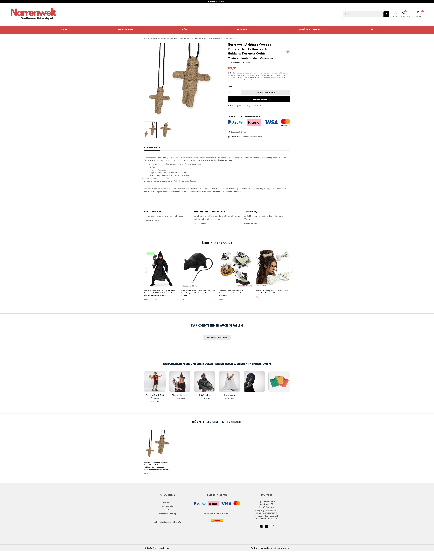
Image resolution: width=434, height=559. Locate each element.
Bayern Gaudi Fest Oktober (155, 396)
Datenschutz (167, 506)
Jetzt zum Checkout (259, 99)
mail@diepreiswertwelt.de (267, 511)
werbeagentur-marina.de (276, 548)
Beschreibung (152, 148)
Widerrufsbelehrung (167, 514)
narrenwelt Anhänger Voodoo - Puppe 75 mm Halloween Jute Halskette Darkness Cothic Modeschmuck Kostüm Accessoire (156, 466)
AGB (167, 510)
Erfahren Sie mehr (151, 220)
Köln (184, 30)
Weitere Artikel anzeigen (217, 337)
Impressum (167, 502)
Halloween (229, 395)
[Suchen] (386, 14)
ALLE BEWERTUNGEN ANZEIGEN (241, 63)
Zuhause (147, 38)
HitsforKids (243, 30)
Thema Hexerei (179, 395)
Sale (373, 30)
